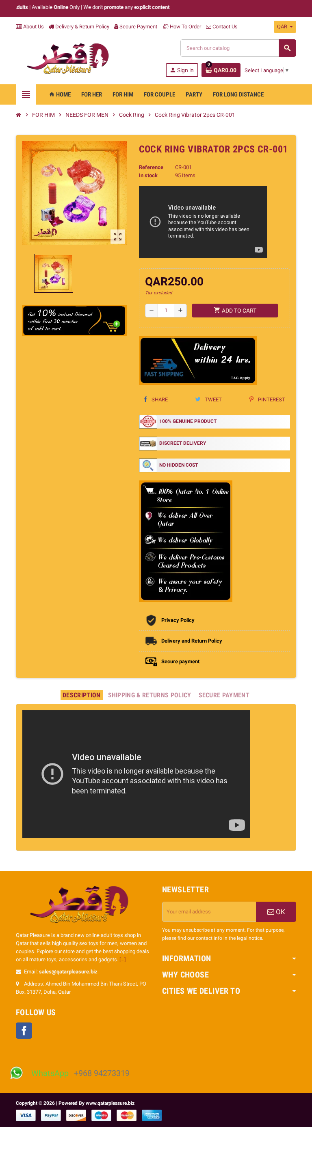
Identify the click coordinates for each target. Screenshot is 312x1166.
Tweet (213, 400)
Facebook (24, 1030)
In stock (148, 175)
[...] (122, 959)
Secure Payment (138, 27)
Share (159, 400)
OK (279, 912)
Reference (151, 167)
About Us (33, 27)
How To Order (185, 27)
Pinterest (271, 400)
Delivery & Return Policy (81, 27)
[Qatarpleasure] (72, 58)
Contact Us (224, 27)
